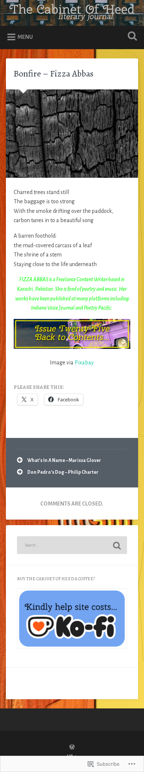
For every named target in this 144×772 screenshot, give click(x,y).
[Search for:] (72, 545)
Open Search (131, 37)
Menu (25, 37)
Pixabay (84, 362)
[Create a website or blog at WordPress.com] (72, 747)
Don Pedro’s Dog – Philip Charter (63, 472)
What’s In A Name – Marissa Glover (64, 460)
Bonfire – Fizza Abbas (53, 73)
